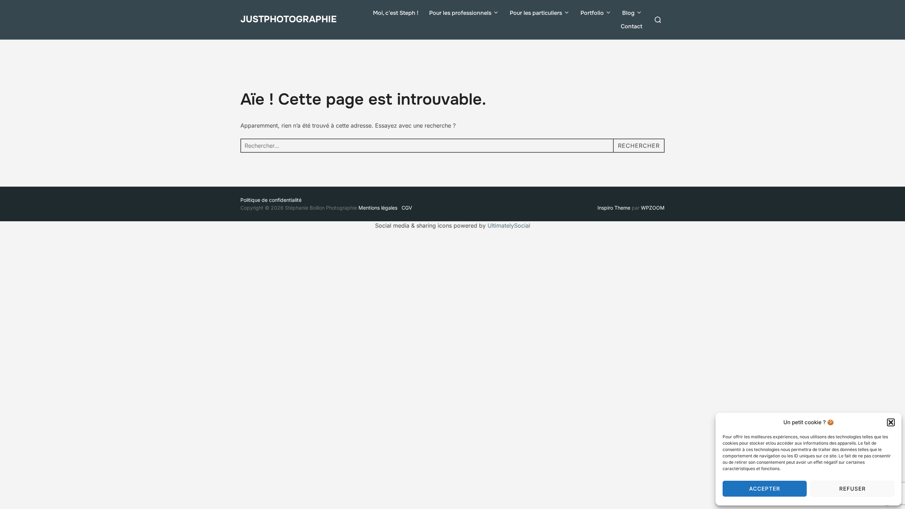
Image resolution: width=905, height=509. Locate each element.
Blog (628, 13)
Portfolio (592, 13)
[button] (890, 422)
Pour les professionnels (460, 13)
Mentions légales (379, 208)
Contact (631, 26)
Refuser (852, 488)
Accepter (764, 488)
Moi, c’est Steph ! (396, 13)
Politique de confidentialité (271, 200)
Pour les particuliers (536, 13)
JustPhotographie (288, 19)
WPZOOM (653, 208)
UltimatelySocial (508, 225)
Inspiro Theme (613, 208)
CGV (407, 208)
